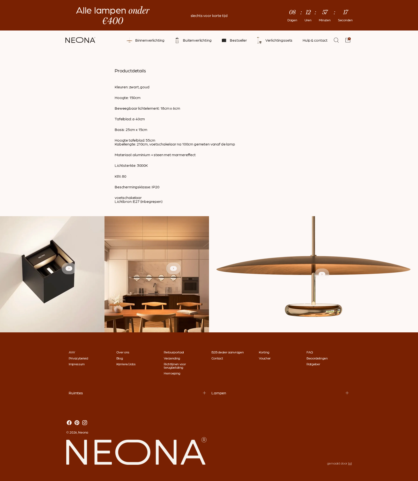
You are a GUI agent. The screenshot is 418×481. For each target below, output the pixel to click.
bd (350, 463)
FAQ (309, 352)
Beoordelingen (317, 358)
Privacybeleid (78, 358)
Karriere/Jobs (126, 364)
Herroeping (172, 373)
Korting (264, 352)
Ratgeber (313, 364)
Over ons (122, 352)
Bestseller (238, 40)
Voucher (265, 358)
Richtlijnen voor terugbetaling (175, 365)
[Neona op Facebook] (69, 423)
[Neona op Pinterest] (77, 423)
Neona (83, 432)
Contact (217, 358)
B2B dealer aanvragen (227, 352)
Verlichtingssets (278, 40)
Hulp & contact (315, 40)
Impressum (77, 364)
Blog (119, 358)
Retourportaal (174, 352)
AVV (72, 352)
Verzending (172, 358)
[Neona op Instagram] (85, 423)
